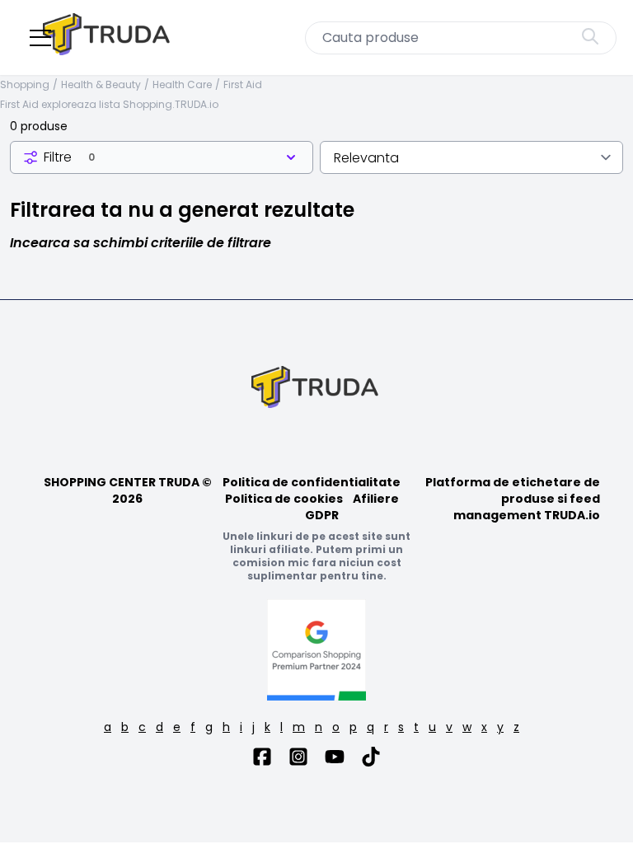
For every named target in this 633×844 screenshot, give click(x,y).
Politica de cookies (284, 498)
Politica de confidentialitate (312, 482)
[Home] (108, 37)
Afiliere (376, 498)
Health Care (182, 84)
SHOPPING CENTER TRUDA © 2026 (128, 490)
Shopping (24, 84)
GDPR (322, 515)
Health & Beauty (101, 84)
